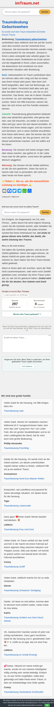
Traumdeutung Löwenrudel (17, 505)
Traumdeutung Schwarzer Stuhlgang (22, 590)
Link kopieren (27, 366)
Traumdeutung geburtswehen (31, 39)
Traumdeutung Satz (14, 411)
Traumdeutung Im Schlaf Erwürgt (20, 655)
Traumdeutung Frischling (16, 448)
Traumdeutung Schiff (14, 566)
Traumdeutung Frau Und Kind (19, 529)
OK (47, 705)
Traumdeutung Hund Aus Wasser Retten (24, 478)
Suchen (44, 12)
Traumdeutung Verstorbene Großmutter (23, 692)
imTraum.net (27, 3)
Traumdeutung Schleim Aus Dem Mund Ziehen (23, 619)
